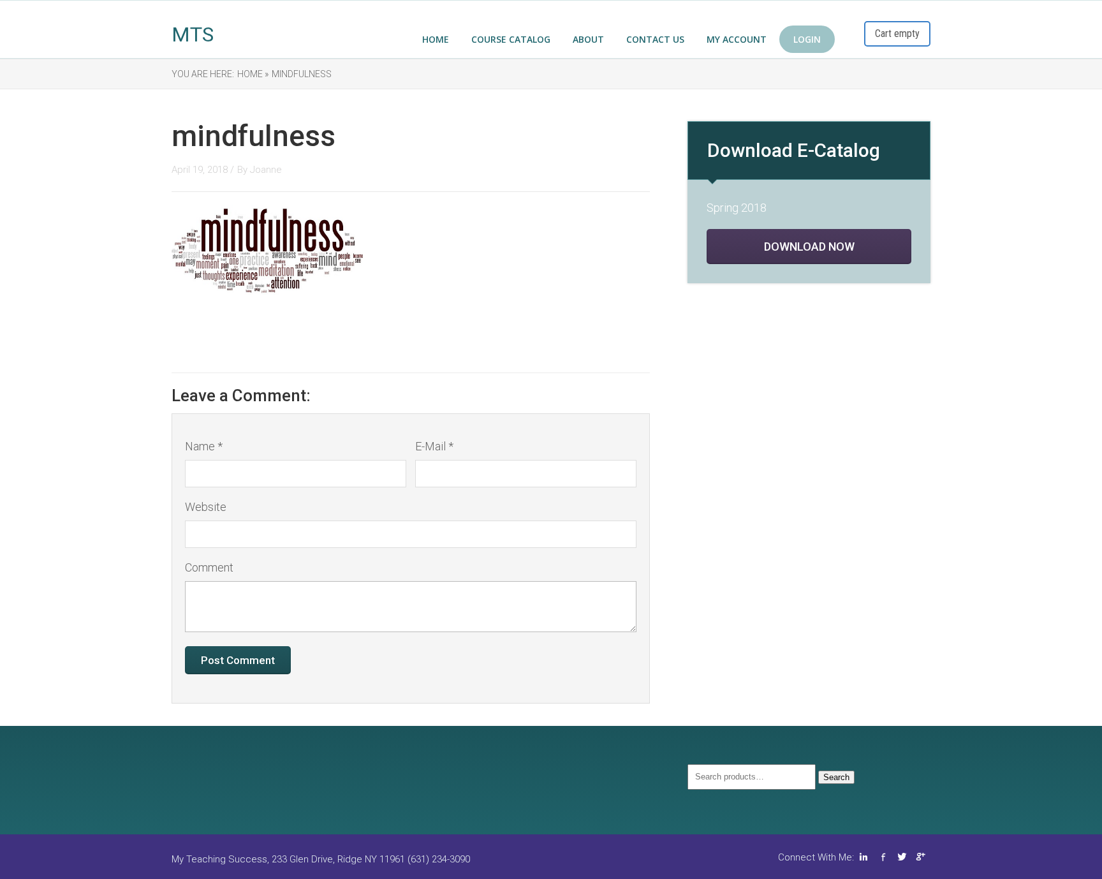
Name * (204, 446)
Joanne (266, 169)
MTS (193, 34)
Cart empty (897, 33)
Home (435, 39)
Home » (252, 74)
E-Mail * (434, 446)
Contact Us (655, 39)
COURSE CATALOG (510, 39)
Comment (209, 567)
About (588, 39)
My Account (737, 39)
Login (807, 39)
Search (836, 777)
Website (205, 506)
